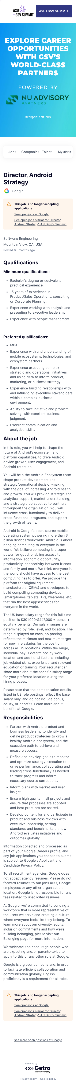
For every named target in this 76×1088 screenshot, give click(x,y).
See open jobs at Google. (31, 214)
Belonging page (15, 938)
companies (30, 152)
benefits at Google (18, 708)
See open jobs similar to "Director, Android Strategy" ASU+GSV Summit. (40, 222)
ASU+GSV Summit (53, 11)
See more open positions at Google (38, 1040)
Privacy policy (28, 1078)
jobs (12, 152)
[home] (23, 11)
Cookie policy (48, 1078)
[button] (38, 438)
